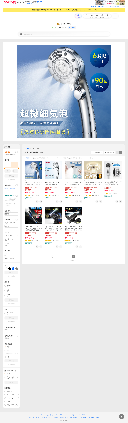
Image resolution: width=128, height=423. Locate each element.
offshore (27, 148)
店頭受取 (7, 219)
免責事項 (69, 417)
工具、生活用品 (31, 152)
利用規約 (56, 417)
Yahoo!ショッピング (47, 415)
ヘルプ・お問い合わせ (84, 417)
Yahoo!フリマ (83, 415)
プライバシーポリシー (34, 417)
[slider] (4, 168)
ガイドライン (63, 417)
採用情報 (75, 417)
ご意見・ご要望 (95, 417)
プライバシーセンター (47, 417)
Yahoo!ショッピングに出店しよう (110, 6)
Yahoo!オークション (71, 415)
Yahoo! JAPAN (95, 6)
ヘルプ (123, 6)
